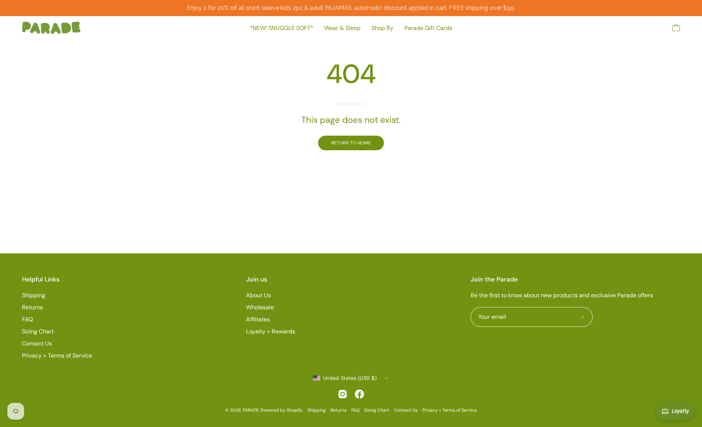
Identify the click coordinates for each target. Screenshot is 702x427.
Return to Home (351, 143)
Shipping (33, 295)
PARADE (251, 410)
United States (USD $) (350, 378)
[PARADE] (51, 28)
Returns (32, 307)
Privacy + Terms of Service (57, 355)
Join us (256, 279)
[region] (351, 8)
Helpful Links (41, 279)
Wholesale (260, 307)
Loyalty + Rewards (270, 331)
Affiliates (258, 319)
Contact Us (37, 343)
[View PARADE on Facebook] (359, 394)
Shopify (294, 410)
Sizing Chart (38, 331)
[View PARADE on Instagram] (342, 394)
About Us (258, 295)
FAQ (27, 319)
